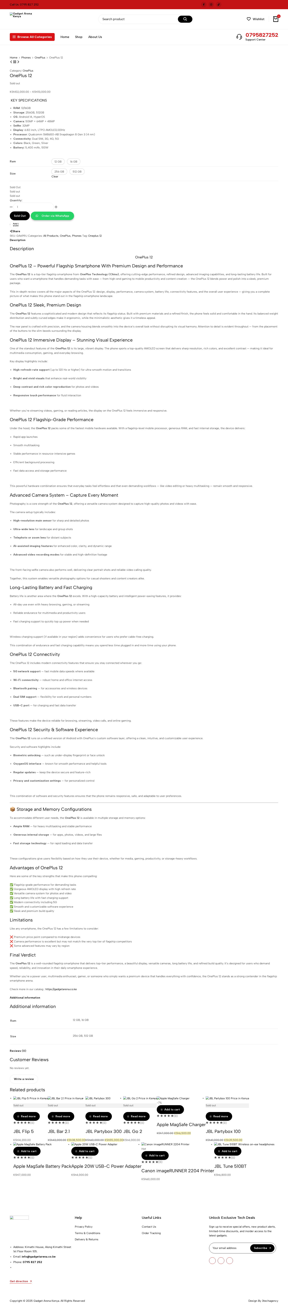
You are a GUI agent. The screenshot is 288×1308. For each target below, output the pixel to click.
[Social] (212, 1260)
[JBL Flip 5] (30, 1098)
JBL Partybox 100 (223, 1131)
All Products (50, 235)
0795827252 (261, 34)
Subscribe (260, 1248)
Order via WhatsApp (55, 216)
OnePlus (40, 57)
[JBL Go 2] (140, 1098)
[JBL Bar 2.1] (65, 1098)
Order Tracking (151, 1233)
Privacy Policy (83, 1226)
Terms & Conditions (87, 1233)
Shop (78, 37)
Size (13, 173)
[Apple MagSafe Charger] (173, 1098)
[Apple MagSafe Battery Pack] (32, 1144)
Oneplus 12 (95, 235)
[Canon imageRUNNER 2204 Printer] (165, 1144)
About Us (95, 37)
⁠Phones (26, 57)
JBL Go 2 (132, 1131)
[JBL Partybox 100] (227, 1098)
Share (16, 231)
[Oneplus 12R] (18, 62)
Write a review (24, 1079)
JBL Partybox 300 (103, 1131)
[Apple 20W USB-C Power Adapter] (94, 1144)
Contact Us (149, 1226)
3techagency (270, 1301)
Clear (55, 176)
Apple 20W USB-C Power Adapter (106, 1166)
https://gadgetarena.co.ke (61, 989)
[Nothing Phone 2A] (11, 62)
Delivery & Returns (86, 1239)
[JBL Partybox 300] (97, 1098)
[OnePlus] (15, 62)
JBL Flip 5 (23, 1131)
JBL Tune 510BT (230, 1166)
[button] (255, 19)
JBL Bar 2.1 (59, 1131)
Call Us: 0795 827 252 (24, 4)
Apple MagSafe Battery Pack (42, 1166)
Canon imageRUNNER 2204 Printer (177, 1170)
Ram (13, 161)
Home (65, 37)
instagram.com (211, 4)
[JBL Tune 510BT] (244, 1144)
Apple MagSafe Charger (181, 1124)
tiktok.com (218, 4)
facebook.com (203, 4)
